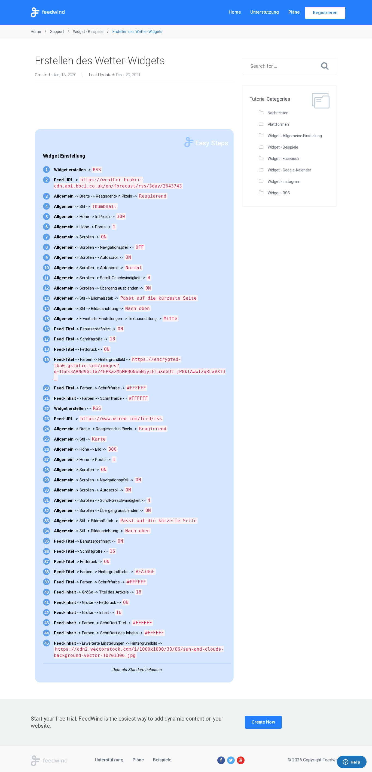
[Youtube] (241, 760)
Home (235, 12)
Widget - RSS (279, 193)
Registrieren (325, 12)
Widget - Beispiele (283, 147)
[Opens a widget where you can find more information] (352, 762)
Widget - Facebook (283, 158)
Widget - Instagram (284, 181)
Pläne (294, 12)
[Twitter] (231, 760)
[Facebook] (221, 760)
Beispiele (162, 759)
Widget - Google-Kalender (289, 170)
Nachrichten (278, 113)
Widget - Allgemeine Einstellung (295, 136)
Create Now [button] (263, 722)
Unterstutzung (264, 12)
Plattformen (278, 124)
